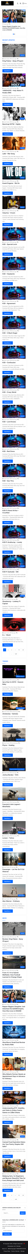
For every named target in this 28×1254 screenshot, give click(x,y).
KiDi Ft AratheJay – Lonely (12, 542)
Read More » (7, 70)
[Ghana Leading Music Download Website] (7, 3)
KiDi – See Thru (8, 481)
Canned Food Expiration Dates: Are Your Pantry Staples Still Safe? (14, 1144)
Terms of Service (15, 1251)
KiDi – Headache (8, 274)
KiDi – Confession (9, 362)
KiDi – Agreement (8, 303)
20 (23, 650)
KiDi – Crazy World (9, 392)
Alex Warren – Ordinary (11, 901)
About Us (4, 1248)
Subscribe (7, 1234)
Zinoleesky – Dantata (10, 714)
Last (16, 653)
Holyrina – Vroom (8, 213)
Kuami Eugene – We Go (11, 183)
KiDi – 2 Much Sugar (9, 333)
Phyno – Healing (8, 745)
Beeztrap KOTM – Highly (11, 124)
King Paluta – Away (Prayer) (12, 61)
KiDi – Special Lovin (9, 244)
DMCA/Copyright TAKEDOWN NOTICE (17, 1248)
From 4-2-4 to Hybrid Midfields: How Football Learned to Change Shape (12, 975)
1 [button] (13, 34)
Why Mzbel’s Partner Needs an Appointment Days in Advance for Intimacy (13, 1076)
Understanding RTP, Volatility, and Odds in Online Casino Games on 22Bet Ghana (13, 1110)
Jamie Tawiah (7, 58)
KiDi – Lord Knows (9, 422)
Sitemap (18, 1246)
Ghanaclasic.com (12, 1246)
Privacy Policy (7, 1251)
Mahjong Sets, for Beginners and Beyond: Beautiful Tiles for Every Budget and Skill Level (13, 1178)
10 (19, 650)
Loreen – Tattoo (8, 838)
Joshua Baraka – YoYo (10, 775)
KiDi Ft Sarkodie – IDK (10, 572)
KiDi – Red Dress (8, 451)
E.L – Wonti (6, 635)
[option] (14, 20)
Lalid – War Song (8, 154)
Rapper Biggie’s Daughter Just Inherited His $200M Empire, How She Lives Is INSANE (13, 28)
